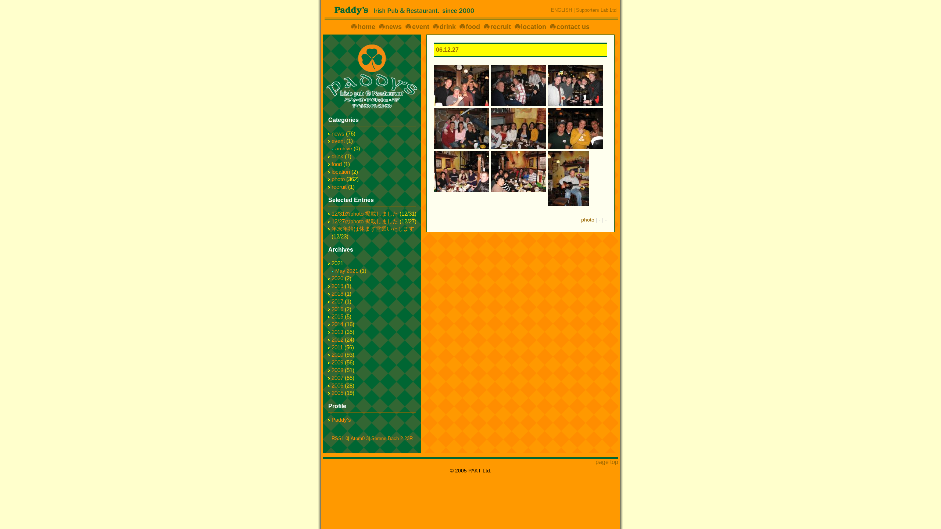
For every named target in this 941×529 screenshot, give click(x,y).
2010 (337, 355)
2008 (337, 370)
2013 (337, 332)
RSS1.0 (340, 438)
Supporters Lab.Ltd (596, 10)
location (533, 26)
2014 (337, 324)
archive (343, 148)
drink (448, 26)
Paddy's (341, 420)
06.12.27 (447, 50)
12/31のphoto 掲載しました (365, 213)
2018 (337, 294)
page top (606, 462)
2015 (337, 316)
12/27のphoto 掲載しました (365, 221)
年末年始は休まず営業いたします (373, 229)
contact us (573, 26)
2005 (337, 393)
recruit (500, 26)
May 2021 (346, 271)
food (473, 26)
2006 (337, 385)
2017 (337, 301)
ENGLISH (561, 10)
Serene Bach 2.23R (392, 438)
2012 (337, 340)
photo (587, 220)
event (420, 26)
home (366, 26)
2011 (337, 347)
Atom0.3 (360, 438)
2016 (337, 309)
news (393, 26)
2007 (337, 378)
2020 (337, 278)
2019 (337, 286)
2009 (337, 362)
